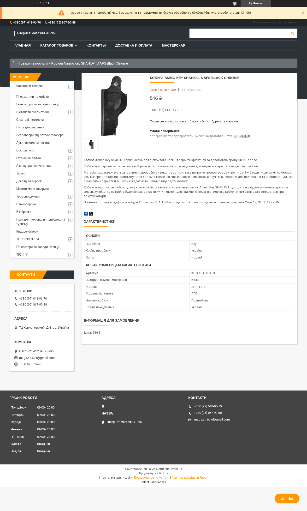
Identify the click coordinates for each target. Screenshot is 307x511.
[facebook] (86, 214)
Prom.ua (176, 469)
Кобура (89, 160)
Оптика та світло (28, 158)
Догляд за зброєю (29, 181)
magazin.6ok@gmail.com (37, 358)
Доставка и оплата (133, 45)
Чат (291, 498)
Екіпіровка (23, 212)
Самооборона (26, 204)
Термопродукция (28, 196)
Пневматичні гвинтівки (32, 96)
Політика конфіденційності (189, 477)
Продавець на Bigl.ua (153, 473)
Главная (22, 45)
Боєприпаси (25, 150)
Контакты (96, 45)
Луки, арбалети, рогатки (33, 142)
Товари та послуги (33, 63)
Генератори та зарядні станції (37, 104)
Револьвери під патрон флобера (40, 135)
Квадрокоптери (27, 231)
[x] (91, 214)
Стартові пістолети (30, 119)
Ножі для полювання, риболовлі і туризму (40, 222)
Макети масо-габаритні (32, 189)
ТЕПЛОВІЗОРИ (27, 239)
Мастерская (173, 45)
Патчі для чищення (30, 127)
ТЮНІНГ (22, 254)
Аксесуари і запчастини (33, 166)
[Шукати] (292, 33)
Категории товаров (29, 86)
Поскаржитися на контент (151, 477)
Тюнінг (21, 173)
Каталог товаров (56, 45)
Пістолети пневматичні (32, 112)
